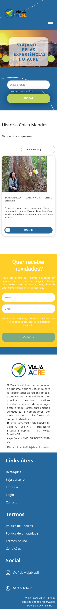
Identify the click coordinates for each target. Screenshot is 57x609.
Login (10, 495)
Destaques (13, 472)
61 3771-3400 (22, 588)
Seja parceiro (15, 479)
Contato (11, 502)
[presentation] (5, 58)
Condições (13, 548)
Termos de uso (16, 541)
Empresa (12, 487)
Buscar (28, 98)
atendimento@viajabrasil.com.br (29, 447)
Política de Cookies (19, 526)
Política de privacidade (22, 533)
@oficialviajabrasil (25, 572)
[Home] (28, 371)
